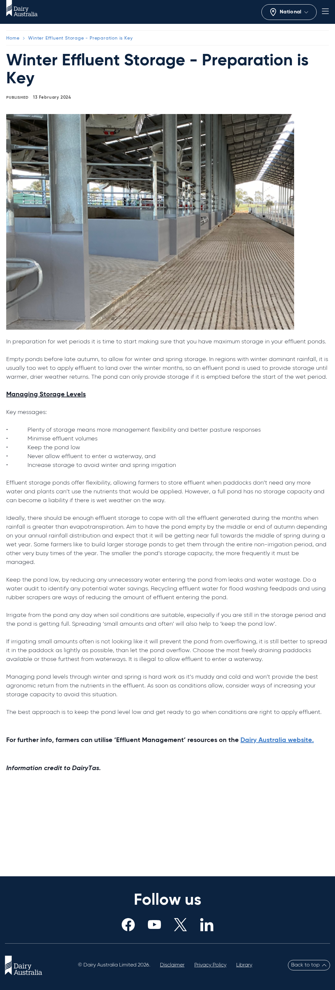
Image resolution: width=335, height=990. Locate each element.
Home (12, 38)
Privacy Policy (210, 965)
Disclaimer (172, 965)
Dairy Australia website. (277, 740)
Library (244, 965)
